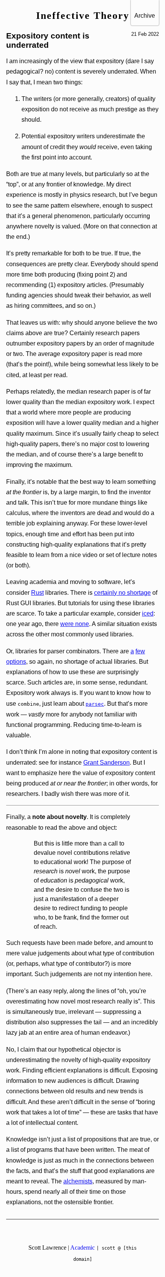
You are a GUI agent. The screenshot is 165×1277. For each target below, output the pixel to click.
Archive (144, 15)
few (140, 651)
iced (147, 613)
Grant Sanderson (106, 762)
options (16, 661)
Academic (82, 1247)
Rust (37, 592)
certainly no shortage (122, 592)
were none (74, 624)
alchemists (77, 1181)
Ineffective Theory (82, 15)
